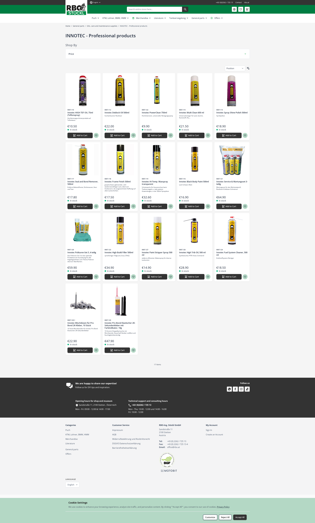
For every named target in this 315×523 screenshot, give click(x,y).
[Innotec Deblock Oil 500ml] (120, 90)
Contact (238, 2)
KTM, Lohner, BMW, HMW (114, 18)
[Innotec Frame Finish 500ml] (120, 159)
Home (67, 26)
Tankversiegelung (177, 18)
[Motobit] (169, 471)
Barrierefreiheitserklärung (124, 448)
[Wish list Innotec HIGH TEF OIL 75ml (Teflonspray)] (96, 135)
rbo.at (246, 2)
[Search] (185, 9)
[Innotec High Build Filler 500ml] (120, 230)
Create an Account (214, 434)
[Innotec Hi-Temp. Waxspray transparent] (157, 159)
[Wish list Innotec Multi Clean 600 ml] (207, 135)
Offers (217, 18)
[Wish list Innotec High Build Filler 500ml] (133, 276)
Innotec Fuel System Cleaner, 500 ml (231, 253)
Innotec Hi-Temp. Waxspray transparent (155, 182)
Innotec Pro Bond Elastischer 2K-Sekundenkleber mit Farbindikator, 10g (120, 325)
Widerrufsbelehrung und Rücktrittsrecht (131, 439)
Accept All (239, 517)
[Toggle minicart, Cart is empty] (247, 9)
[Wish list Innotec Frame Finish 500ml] (133, 206)
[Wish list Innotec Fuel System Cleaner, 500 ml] (245, 276)
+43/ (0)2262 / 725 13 (224, 2)
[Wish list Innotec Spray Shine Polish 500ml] (245, 135)
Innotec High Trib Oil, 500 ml (192, 252)
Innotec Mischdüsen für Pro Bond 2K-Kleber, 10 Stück (80, 324)
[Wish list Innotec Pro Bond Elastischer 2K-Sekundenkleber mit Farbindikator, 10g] (133, 350)
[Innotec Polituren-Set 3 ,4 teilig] (83, 230)
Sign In (209, 430)
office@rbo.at (173, 447)
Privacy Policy (223, 507)
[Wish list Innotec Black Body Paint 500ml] (207, 206)
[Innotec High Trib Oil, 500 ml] (194, 230)
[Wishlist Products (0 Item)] (240, 9)
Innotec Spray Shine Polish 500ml (232, 112)
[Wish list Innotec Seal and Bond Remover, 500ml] (96, 206)
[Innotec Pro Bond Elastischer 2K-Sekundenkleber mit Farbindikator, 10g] (120, 301)
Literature (158, 18)
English (71, 484)
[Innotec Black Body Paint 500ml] (194, 159)
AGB (114, 434)
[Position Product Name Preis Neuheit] (235, 68)
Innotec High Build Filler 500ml (119, 252)
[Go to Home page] (76, 8)
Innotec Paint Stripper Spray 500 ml (157, 253)
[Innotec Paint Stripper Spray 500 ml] (157, 230)
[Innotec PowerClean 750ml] (157, 90)
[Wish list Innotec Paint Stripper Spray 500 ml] (170, 276)
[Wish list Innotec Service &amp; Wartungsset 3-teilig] (245, 206)
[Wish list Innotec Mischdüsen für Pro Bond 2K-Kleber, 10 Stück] (96, 350)
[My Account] (234, 9)
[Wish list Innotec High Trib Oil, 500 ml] (207, 276)
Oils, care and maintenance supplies (102, 26)
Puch (94, 18)
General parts (198, 18)
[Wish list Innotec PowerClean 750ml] (170, 135)
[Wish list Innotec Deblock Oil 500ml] (133, 135)
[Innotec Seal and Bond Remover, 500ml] (83, 159)
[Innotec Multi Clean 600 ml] (194, 90)
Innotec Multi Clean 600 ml (191, 112)
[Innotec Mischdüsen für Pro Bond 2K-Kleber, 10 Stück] (83, 301)
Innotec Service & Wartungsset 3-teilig (232, 182)
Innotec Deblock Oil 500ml (117, 112)
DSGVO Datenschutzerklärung (126, 443)
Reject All (225, 517)
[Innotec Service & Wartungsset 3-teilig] (232, 159)
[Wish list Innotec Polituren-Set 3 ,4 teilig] (96, 276)
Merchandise (142, 18)
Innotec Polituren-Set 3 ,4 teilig (81, 252)
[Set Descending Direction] (248, 68)
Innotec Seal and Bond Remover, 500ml (82, 182)
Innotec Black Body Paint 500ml (194, 181)
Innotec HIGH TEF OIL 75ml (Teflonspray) (80, 113)
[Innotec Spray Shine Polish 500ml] (232, 90)
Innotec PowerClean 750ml (154, 112)
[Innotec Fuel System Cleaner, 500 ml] (232, 230)
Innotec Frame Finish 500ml (118, 181)
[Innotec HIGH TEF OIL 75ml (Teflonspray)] (83, 90)
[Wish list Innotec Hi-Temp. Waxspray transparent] (170, 206)
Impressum (117, 430)
